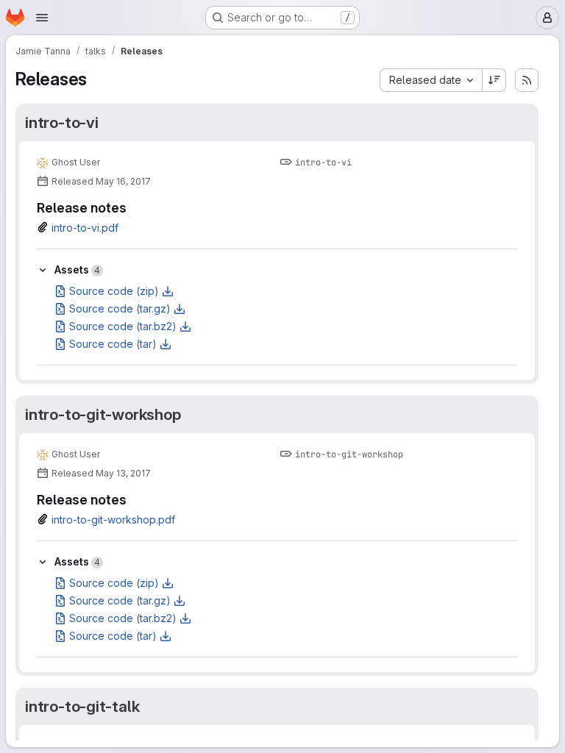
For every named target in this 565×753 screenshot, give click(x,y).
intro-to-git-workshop (103, 414)
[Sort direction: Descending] (494, 80)
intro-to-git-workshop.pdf (113, 519)
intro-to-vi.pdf (84, 227)
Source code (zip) (114, 291)
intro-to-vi (62, 122)
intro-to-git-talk (82, 706)
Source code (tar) (113, 344)
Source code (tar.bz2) (123, 326)
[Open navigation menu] (42, 17)
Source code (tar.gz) (120, 308)
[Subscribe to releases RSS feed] (527, 80)
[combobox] (431, 80)
